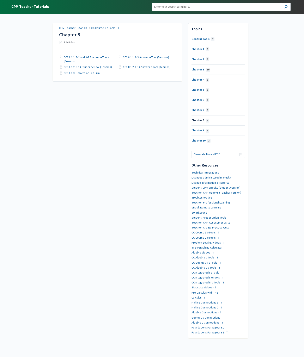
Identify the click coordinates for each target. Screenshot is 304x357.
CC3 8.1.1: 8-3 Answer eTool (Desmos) (146, 57)
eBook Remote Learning (206, 208)
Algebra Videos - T (202, 253)
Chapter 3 (200, 70)
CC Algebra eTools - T (204, 258)
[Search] (285, 7)
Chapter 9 (199, 131)
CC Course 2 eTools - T (205, 238)
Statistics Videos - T (203, 288)
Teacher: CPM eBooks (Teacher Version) (216, 193)
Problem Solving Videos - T (208, 243)
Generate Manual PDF (207, 154)
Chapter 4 (199, 80)
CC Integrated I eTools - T (207, 273)
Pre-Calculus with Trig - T (206, 293)
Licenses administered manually (211, 178)
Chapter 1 (199, 49)
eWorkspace (199, 213)
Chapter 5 (199, 90)
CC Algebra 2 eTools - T (205, 268)
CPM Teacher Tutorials (73, 28)
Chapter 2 (199, 59)
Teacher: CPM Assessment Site (210, 223)
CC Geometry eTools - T (206, 263)
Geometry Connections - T (207, 318)
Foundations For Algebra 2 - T (209, 333)
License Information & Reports (210, 183)
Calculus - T (198, 298)
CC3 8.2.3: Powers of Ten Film (82, 73)
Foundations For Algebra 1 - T (209, 328)
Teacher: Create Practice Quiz (210, 228)
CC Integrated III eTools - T (207, 283)
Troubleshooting (201, 198)
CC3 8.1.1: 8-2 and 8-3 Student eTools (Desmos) (86, 59)
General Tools (202, 39)
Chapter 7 (199, 110)
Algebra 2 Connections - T (207, 323)
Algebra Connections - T (206, 313)
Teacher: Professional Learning (210, 203)
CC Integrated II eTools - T (207, 278)
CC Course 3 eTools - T (105, 28)
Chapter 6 (199, 100)
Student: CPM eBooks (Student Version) (215, 188)
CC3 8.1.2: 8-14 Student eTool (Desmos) (88, 67)
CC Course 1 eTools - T (205, 233)
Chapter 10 (200, 141)
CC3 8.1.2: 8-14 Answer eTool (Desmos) (146, 67)
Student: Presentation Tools (208, 218)
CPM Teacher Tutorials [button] (30, 7)
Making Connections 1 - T (206, 303)
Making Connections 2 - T (206, 308)
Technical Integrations (205, 173)
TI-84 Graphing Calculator (207, 248)
